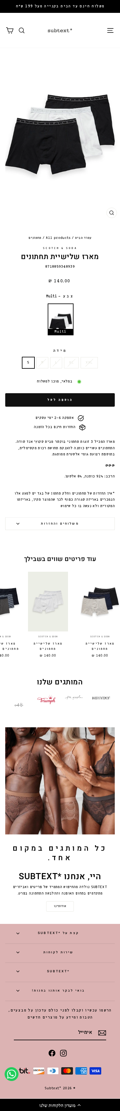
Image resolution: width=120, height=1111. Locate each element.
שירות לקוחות (58, 952)
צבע (60, 296)
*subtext (58, 971)
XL (71, 362)
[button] (60, 1105)
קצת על (58, 933)
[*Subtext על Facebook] (52, 1052)
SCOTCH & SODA (60, 248)
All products (58, 237)
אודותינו (60, 906)
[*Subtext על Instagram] (63, 1052)
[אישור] (102, 1033)
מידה (60, 351)
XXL (89, 362)
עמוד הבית (83, 237)
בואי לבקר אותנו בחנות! (58, 990)
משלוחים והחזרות (60, 523)
